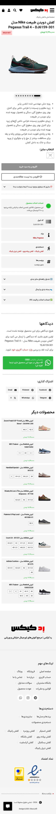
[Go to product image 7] (21, 95)
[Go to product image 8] (18, 95)
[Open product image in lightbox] (28, 64)
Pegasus (40, 238)
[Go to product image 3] (30, 95)
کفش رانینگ (40, 17)
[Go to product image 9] (16, 95)
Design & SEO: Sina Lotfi (28, 809)
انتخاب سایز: (47, 150)
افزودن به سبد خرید (28, 167)
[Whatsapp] (20, 698)
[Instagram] (28, 698)
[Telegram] (35, 698)
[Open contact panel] (7, 806)
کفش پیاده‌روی (28, 251)
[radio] (50, 155)
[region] (28, 64)
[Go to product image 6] (23, 95)
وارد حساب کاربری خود (22, 350)
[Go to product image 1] (37, 95)
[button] (45, 390)
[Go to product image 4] (27, 95)
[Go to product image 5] (25, 95)
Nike (34, 238)
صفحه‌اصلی (50, 17)
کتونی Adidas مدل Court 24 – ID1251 (19, 538)
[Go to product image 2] (32, 95)
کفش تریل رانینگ (15, 251)
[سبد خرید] (3, 9)
